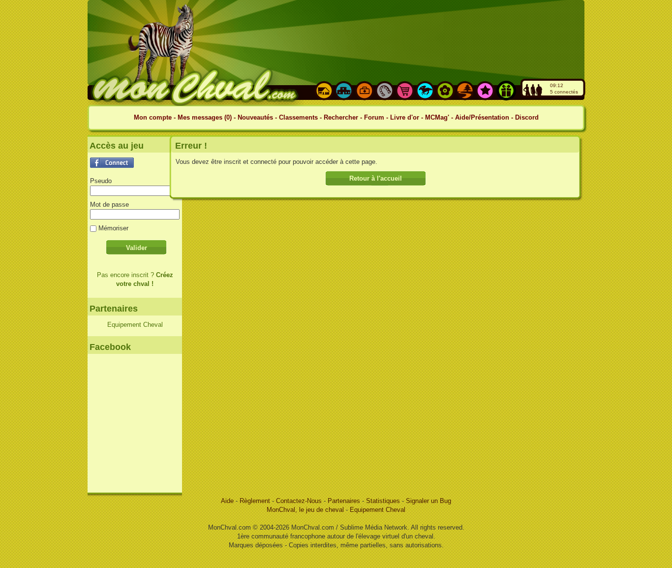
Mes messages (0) (206, 117)
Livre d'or (404, 117)
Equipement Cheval (135, 324)
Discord (527, 117)
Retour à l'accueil (375, 178)
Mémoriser (113, 228)
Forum (374, 117)
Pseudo (101, 181)
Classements (298, 117)
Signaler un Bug (428, 501)
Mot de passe (109, 204)
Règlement (256, 501)
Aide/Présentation (482, 117)
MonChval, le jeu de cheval (306, 509)
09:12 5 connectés (564, 89)
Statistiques (384, 501)
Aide (228, 501)
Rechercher (341, 117)
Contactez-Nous (300, 501)
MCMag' (437, 117)
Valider (136, 248)
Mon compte (153, 117)
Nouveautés (256, 117)
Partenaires (344, 501)
